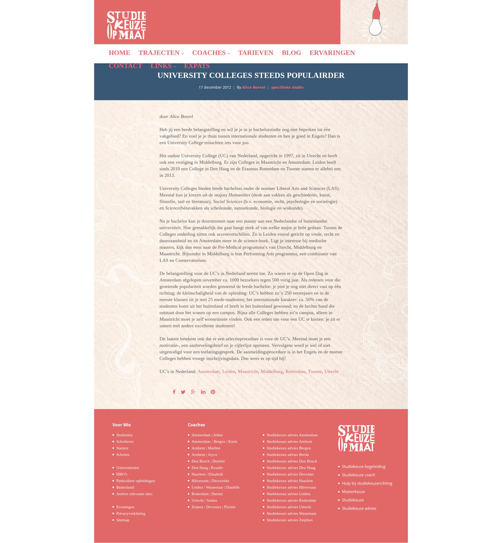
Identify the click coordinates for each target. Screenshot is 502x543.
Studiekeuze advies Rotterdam (291, 500)
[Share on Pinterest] (213, 392)
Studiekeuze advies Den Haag (291, 468)
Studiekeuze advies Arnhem (289, 441)
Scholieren (125, 441)
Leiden (228, 371)
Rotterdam (295, 371)
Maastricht (248, 371)
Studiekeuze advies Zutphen (290, 520)
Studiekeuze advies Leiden (288, 494)
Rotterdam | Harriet (207, 494)
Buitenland (125, 487)
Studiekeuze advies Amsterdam (292, 435)
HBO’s (121, 474)
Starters (122, 448)
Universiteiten (127, 468)
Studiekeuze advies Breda (288, 454)
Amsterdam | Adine (207, 435)
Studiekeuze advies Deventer (290, 474)
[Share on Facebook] (174, 392)
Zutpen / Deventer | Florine (214, 507)
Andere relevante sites (134, 494)
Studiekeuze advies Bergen (289, 448)
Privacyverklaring (130, 513)
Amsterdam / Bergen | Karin (214, 441)
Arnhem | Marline (206, 448)
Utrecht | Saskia (204, 500)
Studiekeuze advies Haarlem (290, 481)
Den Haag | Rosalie (207, 468)
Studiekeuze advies (359, 508)
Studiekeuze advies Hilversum (291, 487)
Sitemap (122, 520)
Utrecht (331, 371)
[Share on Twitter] (183, 392)
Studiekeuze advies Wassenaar (291, 513)
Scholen (122, 454)
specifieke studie (287, 87)
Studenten (124, 435)
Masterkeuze (353, 491)
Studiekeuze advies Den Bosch (292, 461)
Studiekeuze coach (358, 474)
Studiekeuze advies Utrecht (289, 507)
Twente (315, 371)
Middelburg (272, 371)
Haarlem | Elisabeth (207, 474)
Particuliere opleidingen (135, 481)
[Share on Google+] (193, 392)
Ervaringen (125, 507)
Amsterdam (209, 371)
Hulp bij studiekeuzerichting (367, 483)
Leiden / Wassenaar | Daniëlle (216, 487)
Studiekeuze (353, 499)
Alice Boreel (253, 87)
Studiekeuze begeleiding (363, 466)
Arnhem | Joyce (204, 454)
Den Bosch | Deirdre (208, 461)
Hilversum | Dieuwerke (210, 481)
